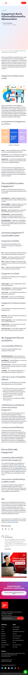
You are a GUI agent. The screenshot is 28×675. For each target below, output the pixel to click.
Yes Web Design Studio (12, 522)
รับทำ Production (16, 638)
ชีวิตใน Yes (3, 636)
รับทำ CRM (15, 647)
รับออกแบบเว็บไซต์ (16, 627)
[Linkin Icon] (12, 668)
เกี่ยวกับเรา (3, 633)
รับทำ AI (14, 642)
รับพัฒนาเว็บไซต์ (16, 629)
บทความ (6, 51)
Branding (4, 10)
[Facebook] (5, 529)
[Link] (2, 529)
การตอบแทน (3, 640)
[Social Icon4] (2, 668)
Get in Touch (20, 618)
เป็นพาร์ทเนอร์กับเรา (5, 645)
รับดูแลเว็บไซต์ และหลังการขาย (18, 631)
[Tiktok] (15, 668)
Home (2, 51)
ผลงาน (2, 629)
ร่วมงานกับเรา (4, 642)
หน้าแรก (2, 627)
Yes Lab (3, 638)
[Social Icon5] (8, 668)
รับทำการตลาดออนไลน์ (17, 636)
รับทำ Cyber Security (17, 645)
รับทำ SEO (15, 633)
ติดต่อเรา (3, 647)
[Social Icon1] (18, 668)
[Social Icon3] (5, 668)
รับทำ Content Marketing (18, 640)
